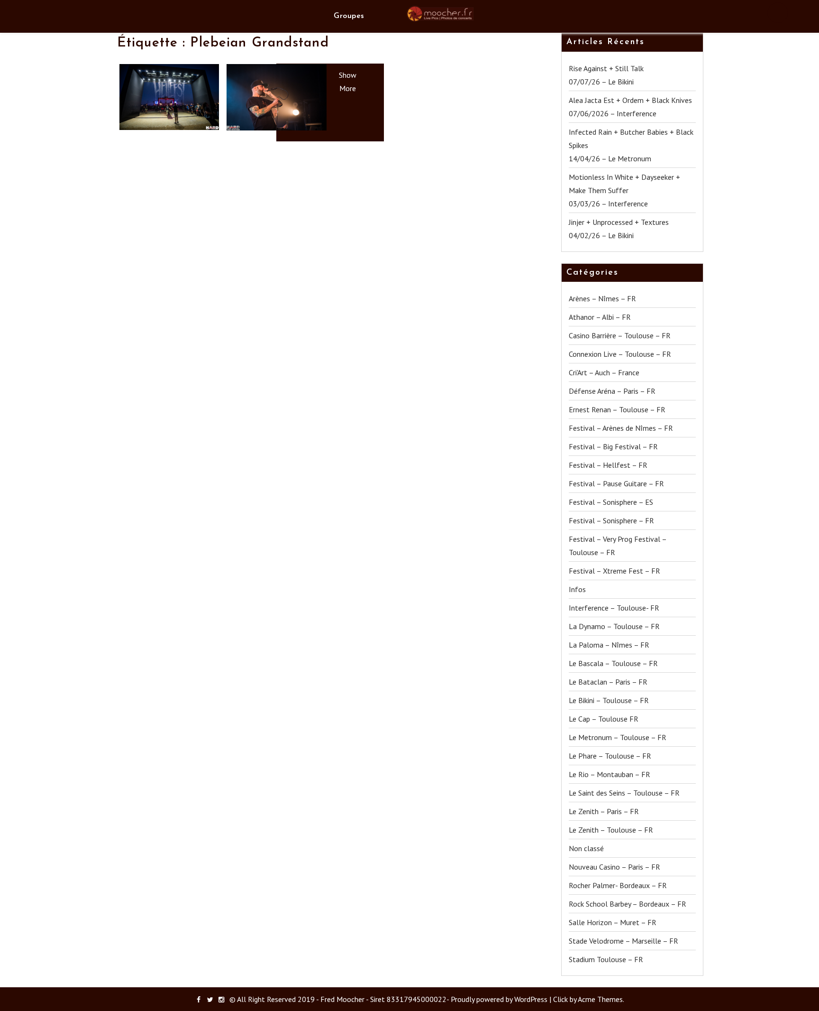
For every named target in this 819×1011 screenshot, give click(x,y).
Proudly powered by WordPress (499, 999)
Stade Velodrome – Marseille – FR (623, 941)
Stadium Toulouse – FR (606, 959)
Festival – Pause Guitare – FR (616, 483)
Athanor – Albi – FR (600, 317)
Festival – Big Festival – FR (613, 446)
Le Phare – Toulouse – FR (610, 756)
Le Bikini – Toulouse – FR (609, 700)
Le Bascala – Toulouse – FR (613, 663)
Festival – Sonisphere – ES (611, 502)
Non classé (586, 848)
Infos (577, 589)
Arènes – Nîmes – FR (602, 298)
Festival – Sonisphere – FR (611, 520)
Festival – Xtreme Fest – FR (614, 570)
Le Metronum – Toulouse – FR (617, 737)
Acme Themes (600, 999)
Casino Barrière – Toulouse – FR (620, 335)
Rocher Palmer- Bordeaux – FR (618, 885)
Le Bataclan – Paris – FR (608, 681)
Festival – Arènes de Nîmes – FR (621, 428)
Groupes (349, 16)
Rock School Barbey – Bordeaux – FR (627, 904)
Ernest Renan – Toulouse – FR (617, 409)
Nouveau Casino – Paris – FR (614, 867)
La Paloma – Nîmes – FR (609, 644)
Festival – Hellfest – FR (608, 465)
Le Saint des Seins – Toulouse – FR (624, 793)
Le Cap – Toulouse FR (603, 718)
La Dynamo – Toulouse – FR (614, 626)
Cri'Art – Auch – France (604, 372)
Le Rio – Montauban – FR (609, 774)
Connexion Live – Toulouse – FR (620, 354)
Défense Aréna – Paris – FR (612, 391)
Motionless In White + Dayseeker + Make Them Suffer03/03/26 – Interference (624, 190)
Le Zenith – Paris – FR (604, 811)
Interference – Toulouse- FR (614, 607)
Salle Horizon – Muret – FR (612, 922)
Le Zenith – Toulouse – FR (611, 830)
